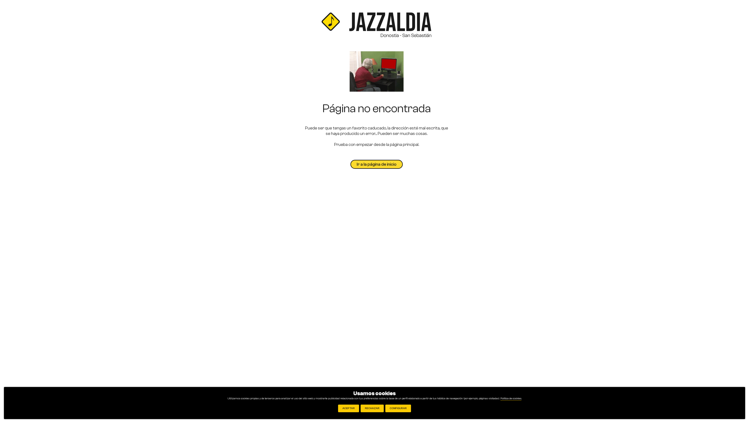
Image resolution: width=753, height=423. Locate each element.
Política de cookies (510, 398)
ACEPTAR (348, 408)
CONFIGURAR (398, 408)
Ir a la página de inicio (377, 164)
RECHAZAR (372, 408)
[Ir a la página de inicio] (376, 26)
